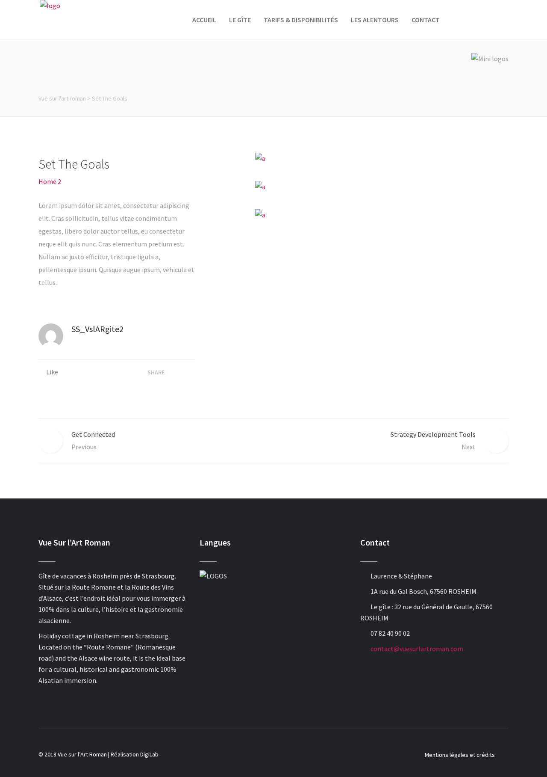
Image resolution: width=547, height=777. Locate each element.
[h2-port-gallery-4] (382, 186)
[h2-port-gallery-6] (382, 214)
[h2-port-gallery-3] (382, 158)
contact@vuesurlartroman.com (417, 648)
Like (52, 372)
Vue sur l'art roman (62, 98)
